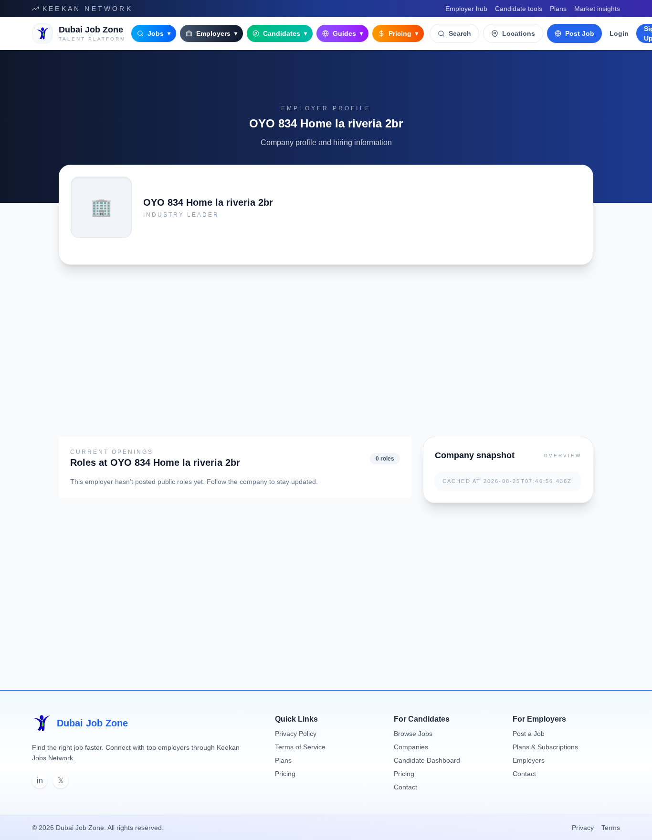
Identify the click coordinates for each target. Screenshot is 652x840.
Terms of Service (300, 747)
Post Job (579, 33)
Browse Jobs (413, 733)
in (40, 781)
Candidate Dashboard (427, 760)
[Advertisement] (294, 343)
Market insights (597, 8)
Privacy (583, 827)
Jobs (158, 33)
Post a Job (529, 733)
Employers (216, 33)
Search (460, 33)
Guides (348, 33)
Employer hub (466, 8)
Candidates (285, 33)
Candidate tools (518, 8)
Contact (405, 787)
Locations (518, 33)
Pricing (403, 33)
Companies (411, 747)
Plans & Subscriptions (545, 747)
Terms (610, 827)
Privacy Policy (295, 733)
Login (619, 33)
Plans (558, 8)
